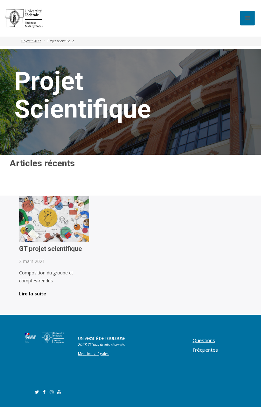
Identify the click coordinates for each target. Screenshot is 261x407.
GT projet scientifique (50, 248)
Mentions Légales (93, 353)
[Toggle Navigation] (247, 18)
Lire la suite (32, 294)
